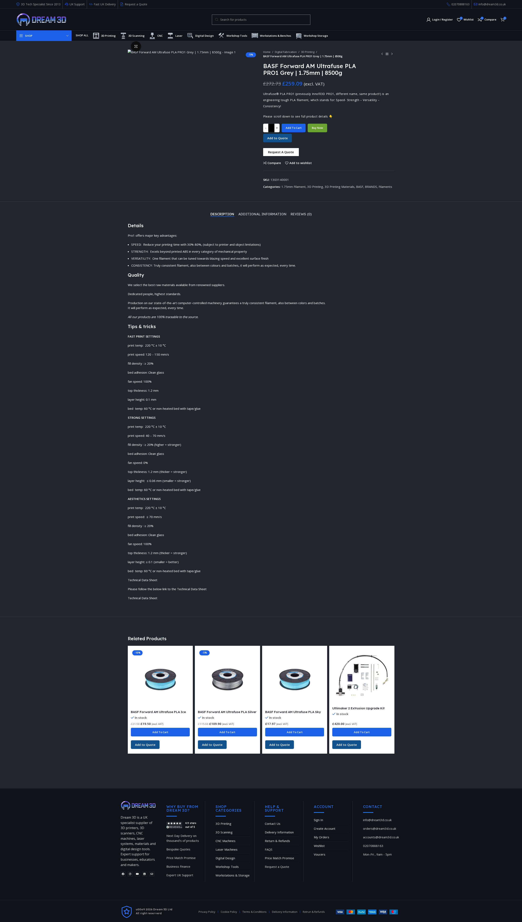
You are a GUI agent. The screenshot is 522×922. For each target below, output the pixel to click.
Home (267, 52)
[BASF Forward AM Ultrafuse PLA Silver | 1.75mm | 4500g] (227, 678)
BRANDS (371, 187)
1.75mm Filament (293, 187)
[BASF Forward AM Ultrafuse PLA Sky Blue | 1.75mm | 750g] (294, 678)
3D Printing (307, 52)
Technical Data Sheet (142, 598)
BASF (359, 187)
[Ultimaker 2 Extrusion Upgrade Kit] (361, 676)
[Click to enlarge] (136, 46)
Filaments (385, 187)
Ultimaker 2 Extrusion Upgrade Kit (358, 708)
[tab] (222, 214)
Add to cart (294, 128)
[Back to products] (387, 53)
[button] (281, 152)
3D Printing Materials (339, 187)
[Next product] (392, 53)
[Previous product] (382, 53)
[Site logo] (41, 19)
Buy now (317, 128)
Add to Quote (277, 138)
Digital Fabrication (286, 52)
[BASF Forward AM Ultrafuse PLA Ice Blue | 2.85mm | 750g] (160, 678)
